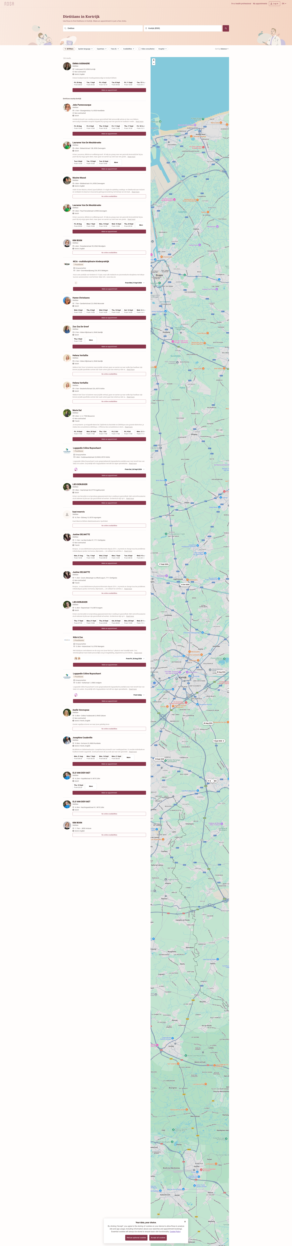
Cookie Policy (175, 1232)
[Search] (226, 28)
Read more (139, 121)
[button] (159, 759)
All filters (70, 49)
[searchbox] (103, 28)
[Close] (185, 1221)
